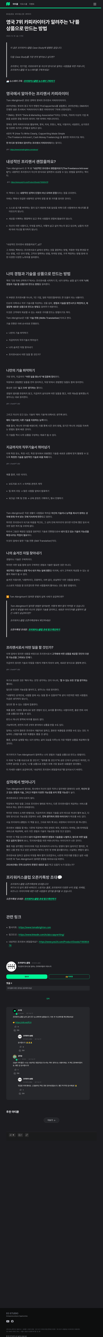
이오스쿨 (23, 4)
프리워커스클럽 (24, 963)
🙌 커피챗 (69, 977)
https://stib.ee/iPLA (23, 1022)
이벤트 (31, 4)
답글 (17, 1030)
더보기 (50, 1120)
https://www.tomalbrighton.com (35, 927)
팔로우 (27, 977)
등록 (47, 999)
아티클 (15, 4)
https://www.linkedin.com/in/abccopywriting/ (41, 934)
